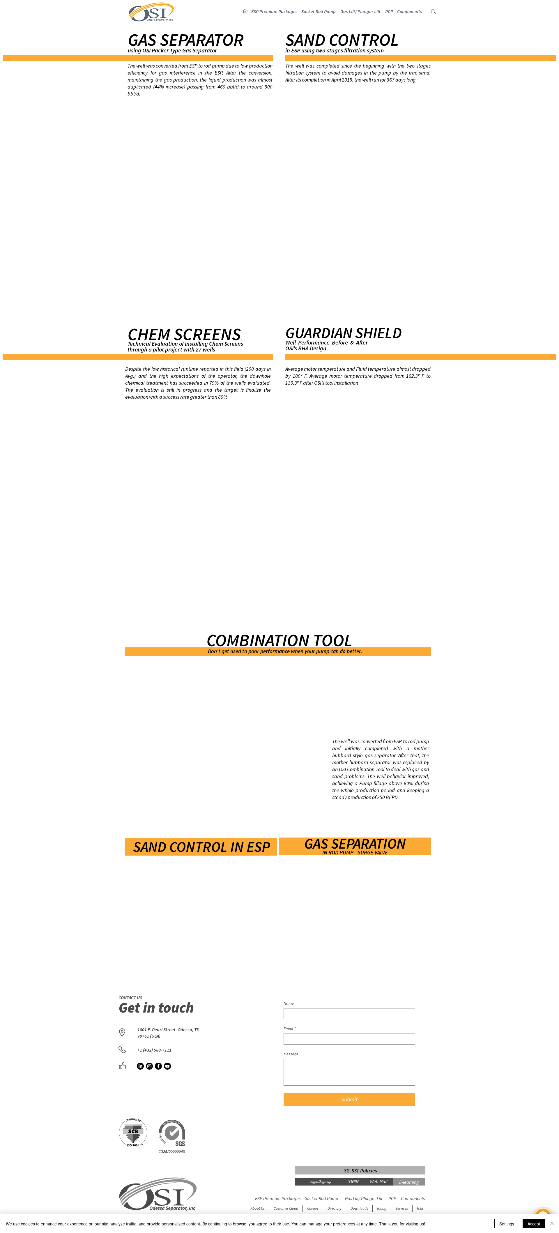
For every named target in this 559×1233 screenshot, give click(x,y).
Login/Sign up (320, 1181)
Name (289, 1003)
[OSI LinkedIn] (140, 1066)
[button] (274, 11)
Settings (506, 1224)
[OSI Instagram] (149, 1066)
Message (291, 1054)
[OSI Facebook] (158, 1066)
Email (290, 1028)
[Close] (552, 1223)
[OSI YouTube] (167, 1066)
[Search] (433, 12)
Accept (534, 1224)
